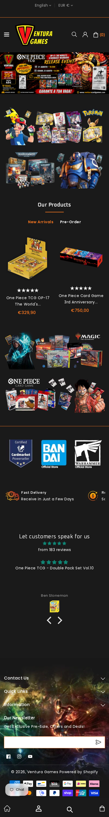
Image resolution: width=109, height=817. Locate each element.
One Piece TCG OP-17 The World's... (27, 301)
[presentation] (7, 265)
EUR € (64, 5)
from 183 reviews (54, 549)
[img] (54, 543)
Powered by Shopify (79, 772)
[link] (7, 810)
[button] (76, 34)
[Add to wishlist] (46, 239)
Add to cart (46, 261)
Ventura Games (42, 772)
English (41, 5)
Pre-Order (70, 222)
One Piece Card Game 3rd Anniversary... (81, 299)
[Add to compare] (46, 250)
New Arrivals (40, 222)
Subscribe (99, 742)
